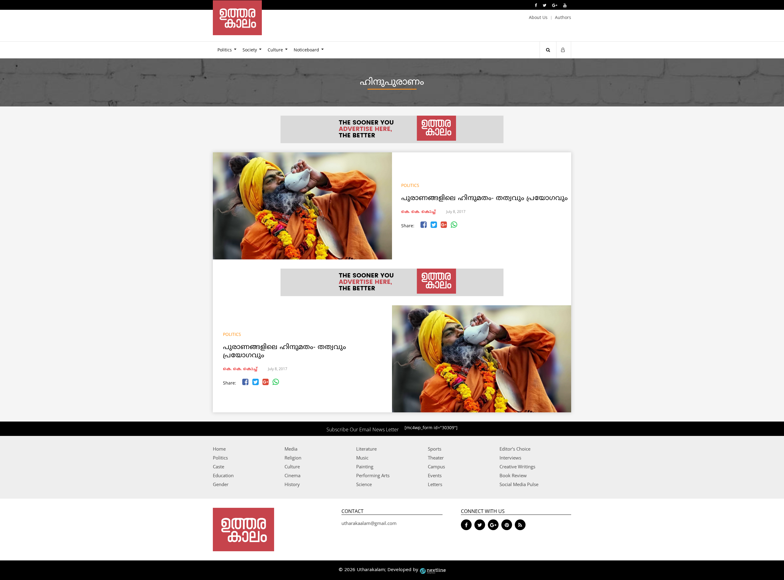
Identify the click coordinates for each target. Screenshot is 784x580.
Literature (366, 449)
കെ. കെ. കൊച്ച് (418, 211)
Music (362, 458)
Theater (436, 458)
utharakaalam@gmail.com (369, 523)
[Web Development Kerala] (433, 570)
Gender (220, 484)
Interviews (510, 458)
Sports (434, 449)
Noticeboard (306, 50)
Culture (275, 50)
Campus (436, 466)
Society (250, 50)
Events (435, 475)
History (292, 484)
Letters (435, 484)
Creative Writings (517, 466)
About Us (538, 17)
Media (291, 449)
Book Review (513, 475)
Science (364, 484)
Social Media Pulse (518, 484)
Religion (293, 458)
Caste (218, 466)
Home (219, 449)
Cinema (292, 475)
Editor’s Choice (514, 449)
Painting (364, 466)
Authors (563, 17)
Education (223, 475)
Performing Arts (373, 475)
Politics (224, 50)
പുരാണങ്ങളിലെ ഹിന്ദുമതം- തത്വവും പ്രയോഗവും (484, 198)
